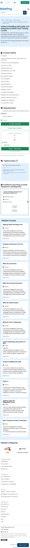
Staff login (15, 547)
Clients (3, 511)
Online (5, 142)
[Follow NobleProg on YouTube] (6, 540)
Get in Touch (23, 545)
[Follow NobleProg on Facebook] (4, 540)
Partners (4, 509)
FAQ (2, 519)
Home (3, 20)
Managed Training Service (9, 494)
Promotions (4, 464)
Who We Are (5, 504)
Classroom (7, 145)
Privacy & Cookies (15, 544)
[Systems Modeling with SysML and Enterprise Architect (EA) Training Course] (7, 8)
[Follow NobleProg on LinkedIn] (2, 540)
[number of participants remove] (15, 135)
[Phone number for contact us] (8, 2)
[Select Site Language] (1, 2)
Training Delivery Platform (9, 496)
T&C (2, 522)
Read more (4, 42)
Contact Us (25, 2)
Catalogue (4, 461)
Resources (4, 469)
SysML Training (17, 20)
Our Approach (5, 476)
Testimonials (5, 514)
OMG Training (9, 20)
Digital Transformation (8, 491)
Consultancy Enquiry (7, 481)
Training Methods (6, 466)
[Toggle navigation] (28, 9)
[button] (27, 202)
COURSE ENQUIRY (15, 124)
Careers (3, 517)
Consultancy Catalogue (8, 484)
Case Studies (5, 479)
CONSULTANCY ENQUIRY (15, 128)
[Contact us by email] (14, 2)
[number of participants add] (15, 140)
